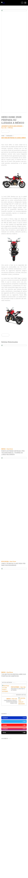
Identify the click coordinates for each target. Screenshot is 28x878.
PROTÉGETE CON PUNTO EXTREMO (18, 689)
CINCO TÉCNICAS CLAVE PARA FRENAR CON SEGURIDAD (13, 564)
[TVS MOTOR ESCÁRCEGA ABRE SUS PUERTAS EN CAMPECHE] (14, 619)
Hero (15, 126)
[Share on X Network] (5, 131)
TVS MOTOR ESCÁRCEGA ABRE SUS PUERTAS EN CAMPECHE (13, 675)
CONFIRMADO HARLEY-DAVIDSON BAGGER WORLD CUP (10, 702)
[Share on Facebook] (3, 131)
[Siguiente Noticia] (22, 701)
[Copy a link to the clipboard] (7, 131)
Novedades (19, 126)
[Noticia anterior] (6, 688)
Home (2, 136)
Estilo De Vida (4, 561)
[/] (22, 2)
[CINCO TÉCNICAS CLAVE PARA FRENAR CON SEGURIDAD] (14, 508)
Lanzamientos (5, 126)
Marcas (11, 126)
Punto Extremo (15, 687)
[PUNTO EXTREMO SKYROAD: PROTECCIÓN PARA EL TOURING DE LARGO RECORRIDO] (14, 396)
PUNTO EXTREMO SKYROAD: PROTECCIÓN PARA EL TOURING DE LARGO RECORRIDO (13, 453)
